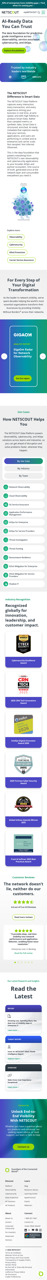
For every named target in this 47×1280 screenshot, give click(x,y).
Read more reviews (23, 917)
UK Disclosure (11, 1274)
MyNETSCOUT (30, 1197)
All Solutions (10, 1201)
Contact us (23, 1146)
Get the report (23, 378)
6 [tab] (32, 962)
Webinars (28, 1205)
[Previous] (4, 356)
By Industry (23, 468)
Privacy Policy (10, 1262)
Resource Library (31, 1190)
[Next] (43, 356)
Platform (8, 1186)
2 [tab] (18, 962)
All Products (10, 1205)
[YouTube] (33, 1230)
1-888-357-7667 (30, 1218)
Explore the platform (14, 50)
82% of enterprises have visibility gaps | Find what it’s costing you (23, 4)
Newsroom (9, 1236)
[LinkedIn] (25, 1230)
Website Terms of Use (14, 1255)
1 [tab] (15, 962)
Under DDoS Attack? (32, 1226)
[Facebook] (37, 1230)
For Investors (10, 1232)
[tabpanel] (23, 942)
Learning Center (30, 1194)
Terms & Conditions (13, 1253)
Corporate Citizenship (9, 1227)
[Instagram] (40, 1230)
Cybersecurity (16, 244)
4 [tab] (25, 962)
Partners (8, 1240)
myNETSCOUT (30, 12)
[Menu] (43, 12)
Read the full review (23, 953)
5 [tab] (28, 962)
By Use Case (23, 461)
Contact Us (28, 1222)
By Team (23, 475)
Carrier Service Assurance (21, 260)
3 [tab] (22, 962)
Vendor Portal (10, 1265)
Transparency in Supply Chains (17, 1260)
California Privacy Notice (15, 1272)
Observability (15, 237)
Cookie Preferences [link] (13, 1277)
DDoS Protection (17, 252)
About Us (9, 1218)
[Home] (10, 12)
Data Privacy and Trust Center (17, 1258)
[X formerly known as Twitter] (29, 1230)
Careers (8, 1222)
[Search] (39, 12)
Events (27, 1201)
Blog (26, 1186)
